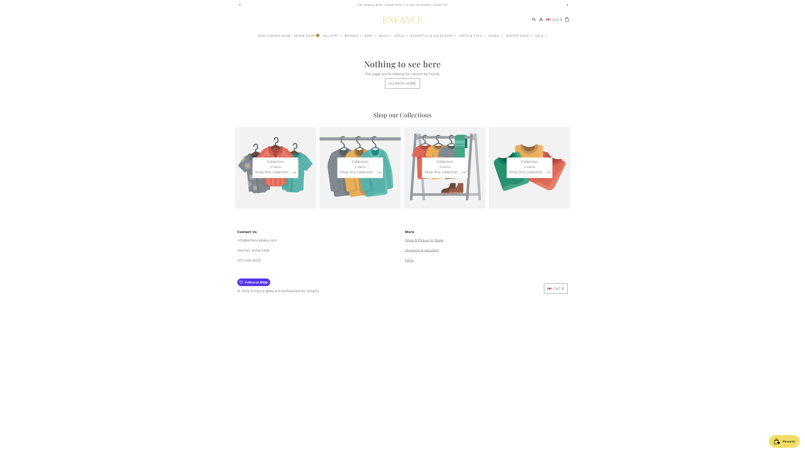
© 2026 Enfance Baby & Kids (261, 291)
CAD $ (557, 20)
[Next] (567, 5)
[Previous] (240, 5)
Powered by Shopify (302, 291)
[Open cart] (567, 19)
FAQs (409, 260)
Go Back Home (402, 83)
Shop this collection (272, 172)
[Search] (534, 19)
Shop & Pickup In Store (424, 240)
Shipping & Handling (422, 250)
